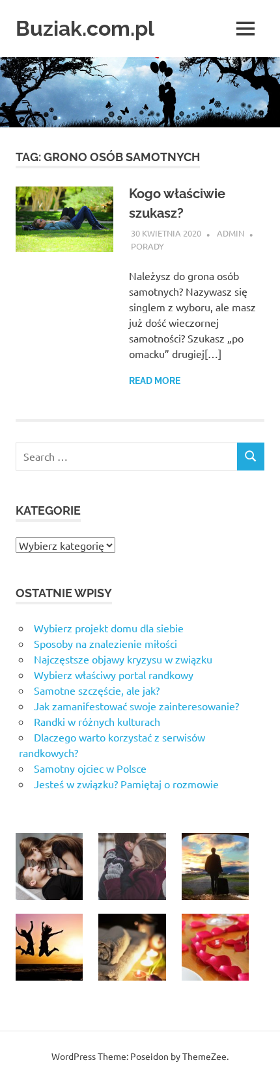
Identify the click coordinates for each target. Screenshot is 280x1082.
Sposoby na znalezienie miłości (105, 643)
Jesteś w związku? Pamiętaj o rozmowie (126, 783)
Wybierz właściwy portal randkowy (113, 674)
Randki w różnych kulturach (97, 721)
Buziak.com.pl (85, 28)
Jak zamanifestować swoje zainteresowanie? (136, 705)
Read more (154, 381)
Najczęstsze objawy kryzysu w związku (123, 658)
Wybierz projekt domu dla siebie (109, 627)
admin (230, 232)
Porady (147, 245)
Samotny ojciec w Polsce (90, 768)
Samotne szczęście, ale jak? (97, 690)
